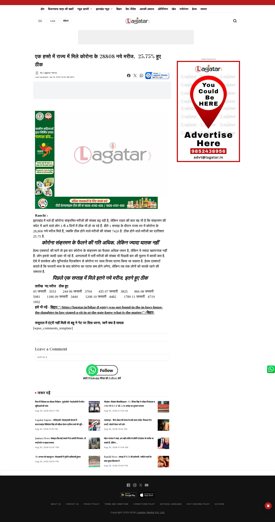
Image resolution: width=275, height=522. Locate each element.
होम (42, 9)
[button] (40, 21)
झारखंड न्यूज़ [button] (102, 9)
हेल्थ (194, 9)
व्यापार (204, 9)
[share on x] (135, 75)
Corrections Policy (144, 504)
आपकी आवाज (147, 9)
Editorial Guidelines (171, 504)
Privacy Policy (91, 504)
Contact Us (72, 504)
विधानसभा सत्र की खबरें (61, 9)
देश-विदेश (131, 9)
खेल (174, 9)
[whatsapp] (141, 75)
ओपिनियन (163, 9)
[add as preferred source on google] (157, 75)
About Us (56, 504)
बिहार (119, 9)
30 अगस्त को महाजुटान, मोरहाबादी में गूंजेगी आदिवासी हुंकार (58, 456)
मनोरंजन (184, 9)
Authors (219, 504)
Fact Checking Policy (198, 504)
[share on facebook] (128, 75)
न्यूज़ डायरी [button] (83, 9)
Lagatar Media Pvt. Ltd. (151, 512)
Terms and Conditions (116, 504)
